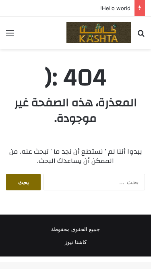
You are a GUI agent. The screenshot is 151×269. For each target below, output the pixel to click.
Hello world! (115, 8)
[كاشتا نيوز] (98, 32)
